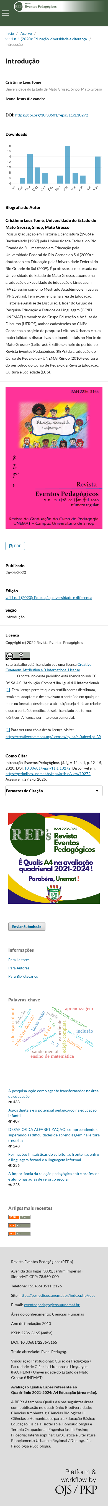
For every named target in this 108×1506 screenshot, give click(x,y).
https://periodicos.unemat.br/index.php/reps (57, 1295)
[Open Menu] (5, 12)
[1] (8, 690)
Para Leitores (19, 960)
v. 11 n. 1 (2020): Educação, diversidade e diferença (46, 39)
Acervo (26, 33)
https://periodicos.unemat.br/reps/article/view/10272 (48, 773)
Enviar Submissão (27, 926)
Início (10, 33)
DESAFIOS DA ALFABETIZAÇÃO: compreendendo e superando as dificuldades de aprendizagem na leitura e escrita (54, 1135)
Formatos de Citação (24, 790)
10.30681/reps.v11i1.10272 (47, 768)
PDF (17, 546)
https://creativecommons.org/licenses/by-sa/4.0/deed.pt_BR (53, 737)
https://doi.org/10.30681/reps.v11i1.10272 (51, 115)
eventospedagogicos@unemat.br (52, 1304)
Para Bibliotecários (23, 976)
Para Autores (18, 968)
